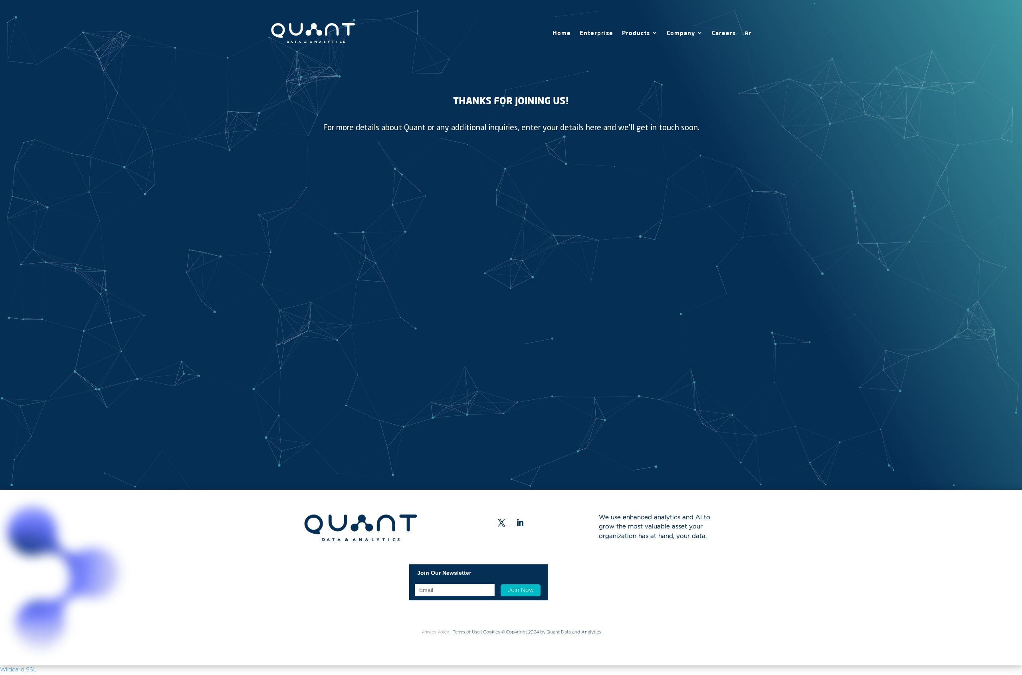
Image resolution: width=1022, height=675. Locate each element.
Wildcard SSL (18, 670)
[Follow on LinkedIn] (520, 522)
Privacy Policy (435, 632)
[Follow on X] (501, 522)
